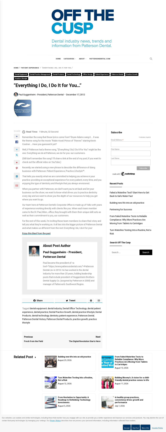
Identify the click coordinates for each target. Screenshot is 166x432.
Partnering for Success (121, 209)
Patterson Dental (117, 74)
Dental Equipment (21, 74)
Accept (126, 428)
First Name (115, 149)
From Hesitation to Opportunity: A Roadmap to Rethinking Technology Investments (74, 400)
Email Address (117, 140)
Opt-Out (136, 428)
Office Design (87, 74)
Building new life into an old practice (127, 203)
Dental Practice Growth (60, 312)
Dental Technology (73, 74)
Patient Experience (102, 74)
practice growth (80, 319)
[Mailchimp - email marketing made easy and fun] (124, 176)
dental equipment (38, 308)
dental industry (55, 308)
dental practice (41, 312)
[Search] (151, 58)
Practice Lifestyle (21, 78)
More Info (145, 428)
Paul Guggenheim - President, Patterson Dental (41, 94)
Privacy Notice (55, 421)
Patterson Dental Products (59, 319)
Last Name (115, 158)
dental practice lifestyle (83, 312)
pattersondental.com (99, 59)
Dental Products (58, 74)
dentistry (54, 315)
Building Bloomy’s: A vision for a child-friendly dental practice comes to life (132, 378)
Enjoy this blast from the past (36, 233)
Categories (69, 59)
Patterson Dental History (34, 319)
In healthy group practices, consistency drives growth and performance (129, 400)
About (82, 59)
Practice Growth (131, 74)
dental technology (40, 315)
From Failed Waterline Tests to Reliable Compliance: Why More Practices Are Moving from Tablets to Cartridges (128, 220)
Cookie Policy (157, 428)
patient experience (68, 315)
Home (58, 59)
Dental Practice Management (40, 74)
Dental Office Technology (75, 308)
